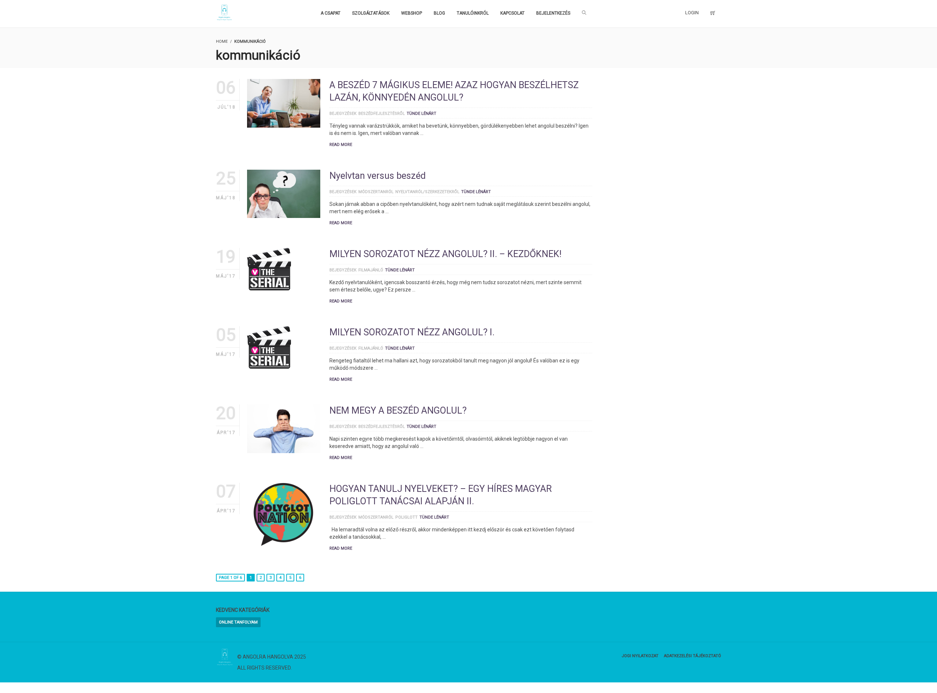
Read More (340, 144)
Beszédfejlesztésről (381, 113)
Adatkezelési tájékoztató (692, 656)
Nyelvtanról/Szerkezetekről (427, 191)
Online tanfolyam (238, 622)
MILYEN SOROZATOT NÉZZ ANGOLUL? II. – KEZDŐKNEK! (445, 254)
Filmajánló (370, 270)
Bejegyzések (342, 113)
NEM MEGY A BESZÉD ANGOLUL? (398, 410)
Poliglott (406, 517)
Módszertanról (375, 191)
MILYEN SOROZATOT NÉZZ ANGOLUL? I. (411, 332)
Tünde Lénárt (421, 113)
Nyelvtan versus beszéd (377, 175)
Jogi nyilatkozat (639, 656)
